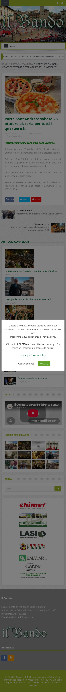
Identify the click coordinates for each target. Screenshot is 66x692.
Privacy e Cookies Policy (33, 355)
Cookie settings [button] (26, 363)
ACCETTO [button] (44, 363)
